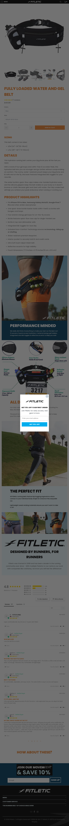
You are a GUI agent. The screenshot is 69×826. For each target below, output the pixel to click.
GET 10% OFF (34, 424)
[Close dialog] (47, 396)
